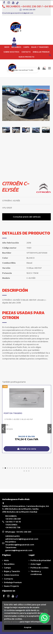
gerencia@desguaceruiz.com (18, 550)
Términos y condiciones (36, 573)
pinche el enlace (11, 621)
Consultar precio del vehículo (27, 216)
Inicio (6, 560)
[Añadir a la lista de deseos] (49, 389)
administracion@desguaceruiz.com (21, 539)
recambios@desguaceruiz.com (19, 544)
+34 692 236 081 (31, 6)
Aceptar (27, 627)
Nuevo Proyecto (11, 586)
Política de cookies (39, 567)
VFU (4, 207)
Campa (7, 567)
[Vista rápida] (49, 394)
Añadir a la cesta (28, 448)
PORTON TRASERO (13, 413)
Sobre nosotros (11, 575)
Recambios (9, 564)
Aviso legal (35, 564)
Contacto (8, 578)
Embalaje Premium (13, 582)
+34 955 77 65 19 (13, 521)
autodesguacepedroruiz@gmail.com (18, 13)
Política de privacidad (40, 560)
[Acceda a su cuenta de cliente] (14, 39)
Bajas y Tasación (12, 571)
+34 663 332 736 (12, 527)
